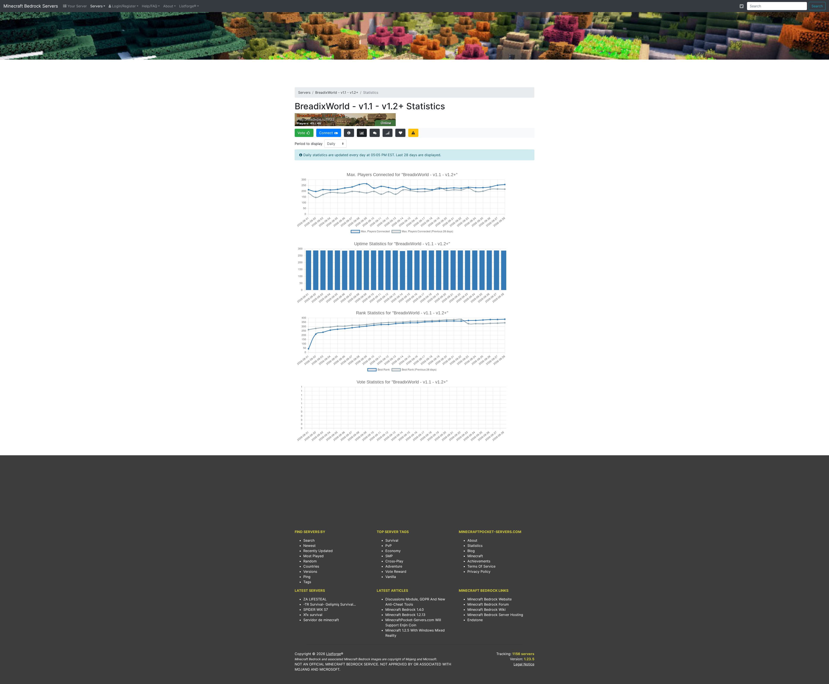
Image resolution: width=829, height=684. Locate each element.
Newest (309, 545)
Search (817, 6)
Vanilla (390, 576)
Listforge (333, 654)
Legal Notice (524, 664)
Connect (326, 133)
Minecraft (475, 556)
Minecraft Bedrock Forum (488, 604)
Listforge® (187, 6)
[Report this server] (413, 133)
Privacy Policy (478, 571)
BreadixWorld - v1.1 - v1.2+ (336, 92)
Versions (310, 571)
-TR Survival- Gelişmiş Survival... (329, 604)
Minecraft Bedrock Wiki (486, 609)
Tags (307, 582)
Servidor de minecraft (321, 620)
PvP (388, 545)
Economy (393, 551)
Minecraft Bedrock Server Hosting (495, 615)
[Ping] (388, 133)
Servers (96, 6)
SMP (389, 556)
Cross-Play (394, 561)
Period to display (309, 143)
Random (310, 561)
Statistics (475, 545)
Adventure (393, 566)
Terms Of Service (481, 566)
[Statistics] (362, 133)
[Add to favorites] (400, 133)
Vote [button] (301, 133)
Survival (391, 540)
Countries (311, 566)
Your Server (76, 6)
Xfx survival (312, 615)
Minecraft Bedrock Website (489, 599)
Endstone (475, 620)
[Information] (349, 133)
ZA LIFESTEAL (315, 599)
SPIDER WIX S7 (315, 609)
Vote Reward (395, 571)
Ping (306, 576)
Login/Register (123, 6)
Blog (471, 551)
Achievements (478, 561)
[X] (741, 6)
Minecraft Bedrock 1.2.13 (405, 615)
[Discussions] (375, 133)
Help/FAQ (149, 6)
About (168, 6)
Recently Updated (318, 551)
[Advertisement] (414, 75)
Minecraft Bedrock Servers (30, 6)
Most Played (313, 556)
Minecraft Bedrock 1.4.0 (404, 609)
